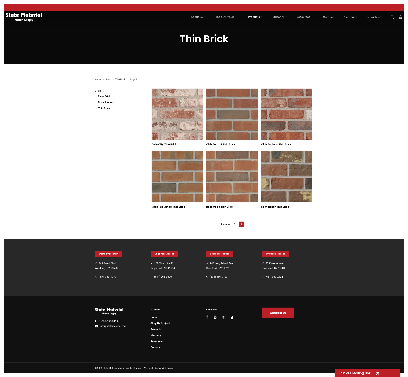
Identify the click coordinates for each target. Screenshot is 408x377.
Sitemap (138, 368)
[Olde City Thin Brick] (177, 114)
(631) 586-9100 (218, 276)
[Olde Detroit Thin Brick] (232, 114)
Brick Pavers (106, 102)
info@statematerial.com (113, 326)
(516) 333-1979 (107, 276)
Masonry (155, 335)
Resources (157, 341)
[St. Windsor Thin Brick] (287, 176)
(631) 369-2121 (274, 276)
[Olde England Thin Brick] (287, 114)
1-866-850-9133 (108, 321)
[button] (108, 254)
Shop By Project (160, 323)
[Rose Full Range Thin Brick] (177, 176)
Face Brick (104, 96)
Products (156, 329)
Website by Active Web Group (158, 368)
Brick (108, 79)
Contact (155, 347)
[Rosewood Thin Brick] (232, 176)
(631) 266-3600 (163, 276)
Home (98, 79)
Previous (225, 224)
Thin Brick (120, 79)
